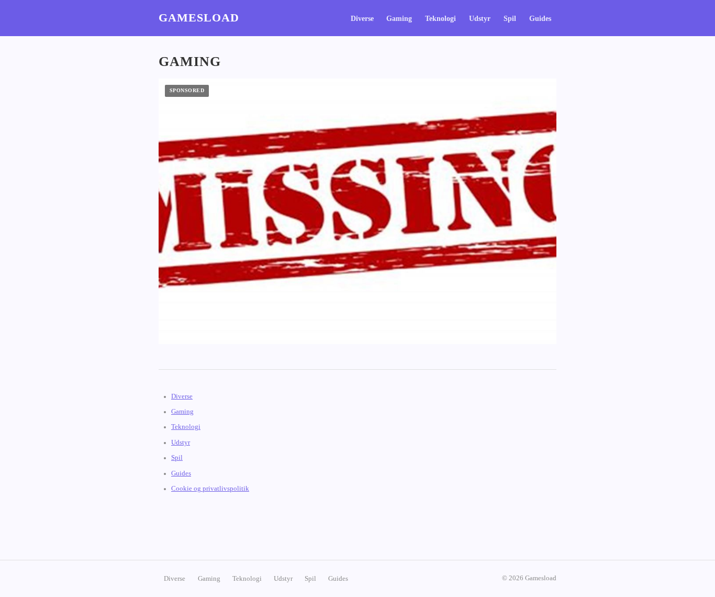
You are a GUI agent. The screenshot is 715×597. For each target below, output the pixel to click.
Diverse (362, 19)
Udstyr (479, 19)
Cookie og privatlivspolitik (210, 488)
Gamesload (199, 18)
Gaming (399, 19)
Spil (510, 19)
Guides (540, 19)
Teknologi (440, 19)
